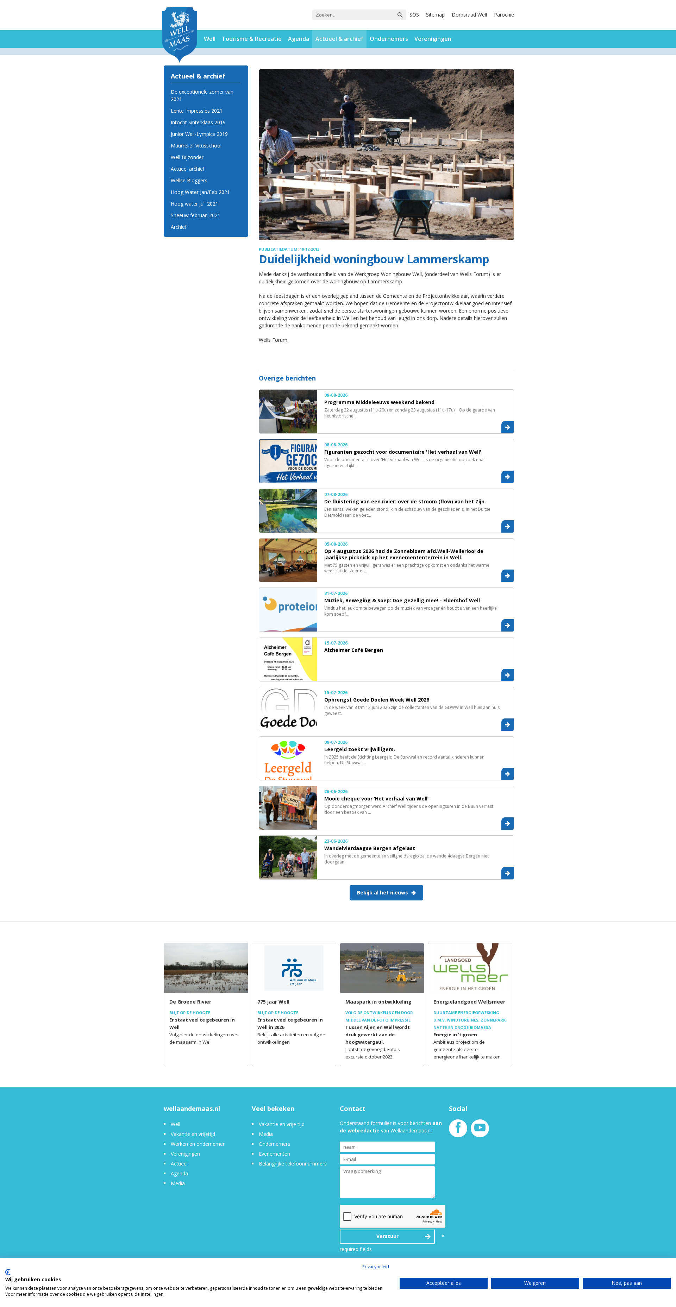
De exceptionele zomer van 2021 (202, 95)
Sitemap (435, 14)
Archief (179, 227)
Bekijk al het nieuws (382, 892)
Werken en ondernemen (198, 1144)
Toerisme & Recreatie (252, 39)
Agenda (298, 39)
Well (209, 39)
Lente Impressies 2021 (197, 110)
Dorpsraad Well (469, 14)
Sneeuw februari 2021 (195, 215)
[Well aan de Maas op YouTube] (480, 1131)
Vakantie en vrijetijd (193, 1134)
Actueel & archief (339, 39)
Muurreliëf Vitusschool (196, 145)
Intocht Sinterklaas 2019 (198, 122)
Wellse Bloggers (189, 180)
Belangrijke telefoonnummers (293, 1163)
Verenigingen (432, 39)
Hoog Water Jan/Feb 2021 (200, 192)
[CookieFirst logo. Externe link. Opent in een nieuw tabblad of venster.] (8, 1272)
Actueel (179, 1163)
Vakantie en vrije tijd (282, 1124)
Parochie (504, 14)
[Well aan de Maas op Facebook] (458, 1131)
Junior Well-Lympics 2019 (199, 134)
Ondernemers (389, 39)
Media (178, 1183)
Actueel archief (188, 168)
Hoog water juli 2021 (194, 203)
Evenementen (274, 1153)
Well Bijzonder (187, 157)
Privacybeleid (375, 1267)
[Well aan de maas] (179, 35)
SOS (414, 14)
